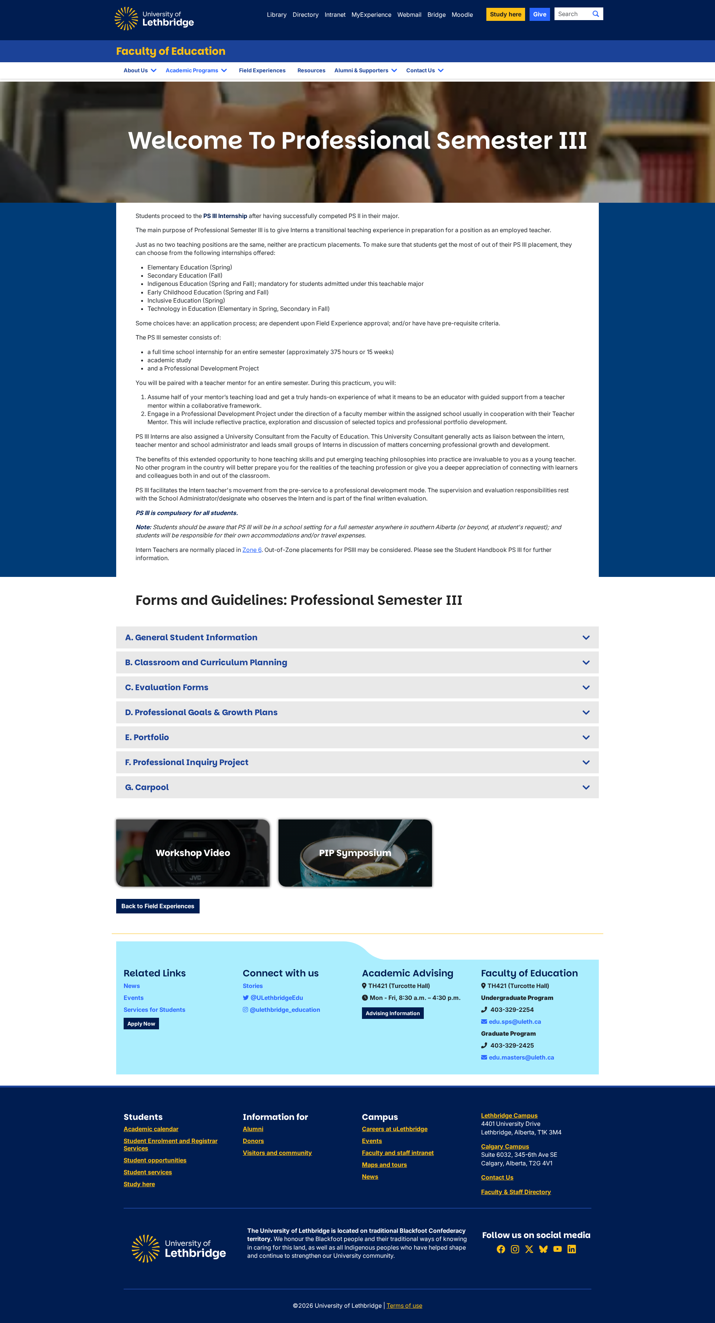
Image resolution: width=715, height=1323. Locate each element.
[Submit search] (595, 13)
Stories (253, 985)
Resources (311, 70)
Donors (253, 1140)
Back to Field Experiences (157, 906)
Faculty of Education (171, 51)
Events (134, 997)
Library (277, 14)
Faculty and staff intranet (398, 1152)
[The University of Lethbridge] (179, 1248)
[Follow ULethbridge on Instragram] (515, 1249)
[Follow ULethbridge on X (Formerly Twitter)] (529, 1249)
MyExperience (371, 14)
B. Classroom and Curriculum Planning (206, 662)
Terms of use (404, 1305)
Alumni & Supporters (361, 70)
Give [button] (539, 14)
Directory (306, 14)
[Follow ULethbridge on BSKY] (543, 1249)
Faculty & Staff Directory (516, 1192)
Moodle (462, 14)
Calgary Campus (505, 1146)
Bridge (437, 14)
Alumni (253, 1129)
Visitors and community (277, 1152)
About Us (136, 70)
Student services (148, 1172)
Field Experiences (262, 70)
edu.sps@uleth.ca (515, 1021)
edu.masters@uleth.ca (521, 1057)
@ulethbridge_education (285, 1009)
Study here (139, 1184)
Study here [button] (505, 14)
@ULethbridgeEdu (277, 997)
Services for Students (154, 1009)
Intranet (335, 14)
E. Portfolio (147, 737)
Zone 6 (251, 549)
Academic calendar (151, 1129)
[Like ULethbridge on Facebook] (501, 1249)
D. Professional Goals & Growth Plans (201, 712)
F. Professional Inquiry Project (187, 762)
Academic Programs (192, 70)
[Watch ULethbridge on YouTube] (557, 1249)
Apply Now (141, 1023)
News (132, 985)
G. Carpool (147, 787)
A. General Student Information (191, 637)
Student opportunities (155, 1160)
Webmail (409, 14)
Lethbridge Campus (509, 1115)
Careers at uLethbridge (395, 1129)
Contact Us (420, 70)
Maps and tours (384, 1164)
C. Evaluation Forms (167, 687)
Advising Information (393, 1013)
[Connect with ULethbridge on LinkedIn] (572, 1249)
